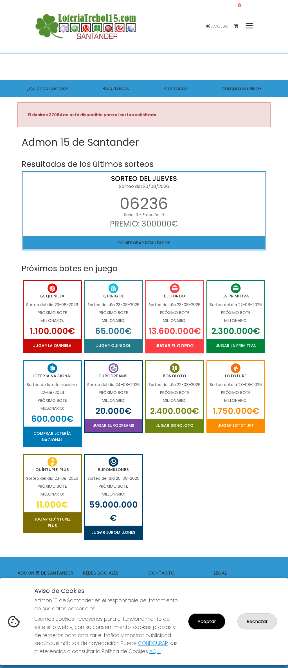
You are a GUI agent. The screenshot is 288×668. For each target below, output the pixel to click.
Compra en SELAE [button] (241, 88)
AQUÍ (155, 651)
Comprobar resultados (144, 243)
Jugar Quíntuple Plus (52, 522)
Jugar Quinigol (113, 345)
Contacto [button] (175, 88)
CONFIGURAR (153, 643)
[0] (239, 26)
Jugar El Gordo (175, 346)
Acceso (219, 26)
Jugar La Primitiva (236, 345)
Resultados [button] (115, 88)
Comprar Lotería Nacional (52, 436)
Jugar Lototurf (236, 425)
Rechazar (257, 621)
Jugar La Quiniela (52, 345)
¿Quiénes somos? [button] (47, 88)
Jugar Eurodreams (113, 425)
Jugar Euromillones (113, 532)
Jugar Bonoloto (175, 425)
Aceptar (206, 621)
